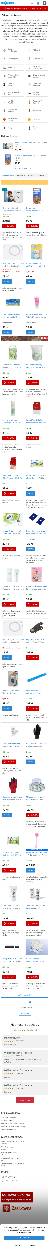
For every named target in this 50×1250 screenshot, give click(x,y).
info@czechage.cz (11, 1177)
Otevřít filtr (25, 182)
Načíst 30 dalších (25, 995)
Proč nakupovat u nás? (9, 1153)
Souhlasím (25, 1238)
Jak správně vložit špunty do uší (13, 1164)
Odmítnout (32, 1245)
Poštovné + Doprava (8, 1117)
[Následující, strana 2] (25, 1002)
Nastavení (19, 1245)
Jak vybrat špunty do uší (10, 1158)
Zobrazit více (25, 1100)
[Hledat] (31, 3)
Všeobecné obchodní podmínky (12, 1123)
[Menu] (44, 3)
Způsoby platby (7, 1120)
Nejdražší (30, 175)
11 (30, 1002)
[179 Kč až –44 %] (37, 840)
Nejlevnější (21, 175)
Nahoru (26, 1013)
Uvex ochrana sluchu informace (12, 1141)
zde (29, 1232)
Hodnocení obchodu (25, 1024)
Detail (7, 281)
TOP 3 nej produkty (8, 1147)
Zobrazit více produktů (23, 168)
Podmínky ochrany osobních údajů (13, 1126)
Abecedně (40, 175)
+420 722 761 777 (11, 1180)
